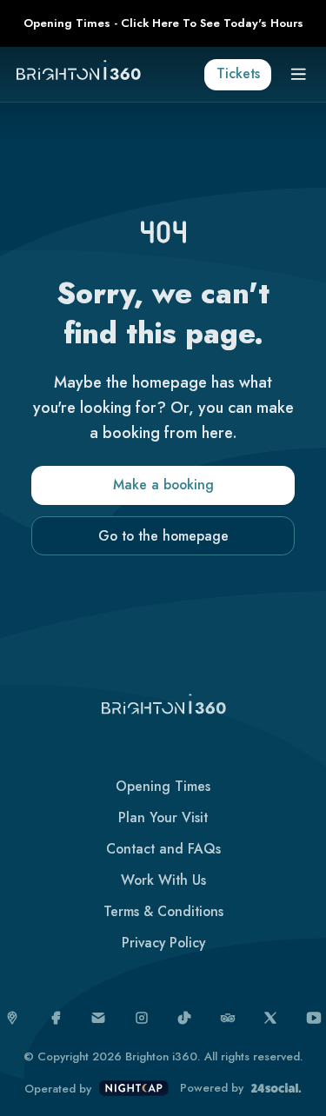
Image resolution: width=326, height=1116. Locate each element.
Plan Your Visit (163, 817)
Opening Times (163, 786)
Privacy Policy (163, 943)
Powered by (211, 1088)
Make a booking (163, 485)
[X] (270, 1017)
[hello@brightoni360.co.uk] (98, 1017)
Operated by (57, 1089)
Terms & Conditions (163, 911)
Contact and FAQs (163, 849)
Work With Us (163, 880)
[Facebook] (55, 1017)
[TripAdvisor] (227, 1017)
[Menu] (299, 74)
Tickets (238, 73)
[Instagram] (141, 1017)
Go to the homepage (163, 536)
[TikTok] (184, 1017)
